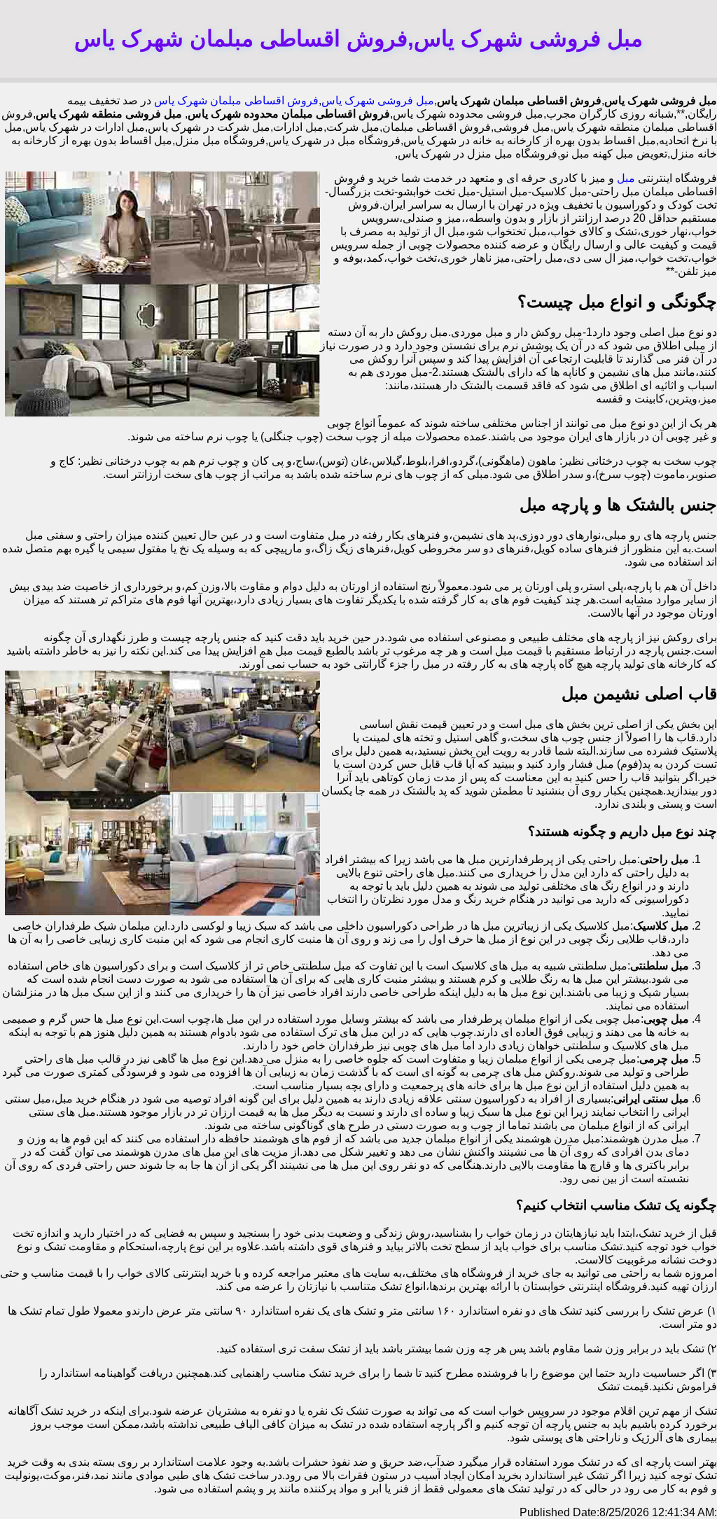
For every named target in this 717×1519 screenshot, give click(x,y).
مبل (626, 178)
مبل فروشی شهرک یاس (377, 100)
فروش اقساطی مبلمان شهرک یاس (236, 100)
